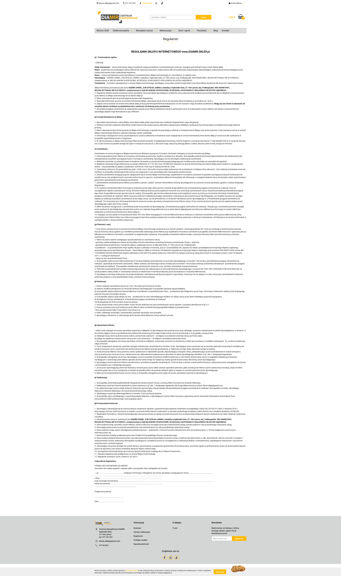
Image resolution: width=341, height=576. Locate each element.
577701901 (104, 545)
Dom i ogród (184, 30)
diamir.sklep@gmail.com (109, 541)
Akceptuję (220, 572)
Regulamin (138, 536)
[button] (139, 522)
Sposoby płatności (141, 544)
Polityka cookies (140, 540)
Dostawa (137, 528)
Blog (216, 30)
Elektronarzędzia (121, 30)
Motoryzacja (166, 30)
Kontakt (225, 30)
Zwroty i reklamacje (142, 532)
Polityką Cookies (132, 570)
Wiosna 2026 (103, 30)
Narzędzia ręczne (144, 30)
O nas (174, 528)
